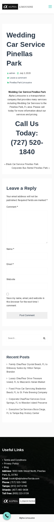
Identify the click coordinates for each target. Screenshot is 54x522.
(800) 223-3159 (21, 493)
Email (10, 264)
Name (10, 249)
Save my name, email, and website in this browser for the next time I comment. (25, 302)
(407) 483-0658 (20, 489)
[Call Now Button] (7, 516)
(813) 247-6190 (19, 486)
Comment (12, 206)
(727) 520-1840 (18, 482)
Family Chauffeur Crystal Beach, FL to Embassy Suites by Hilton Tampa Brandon (27, 368)
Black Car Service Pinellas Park (22, 164)
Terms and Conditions (15, 460)
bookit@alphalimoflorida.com (24, 478)
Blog (6, 467)
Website (10, 279)
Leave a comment (18, 78)
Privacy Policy (11, 463)
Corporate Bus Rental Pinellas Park (30, 168)
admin (12, 73)
